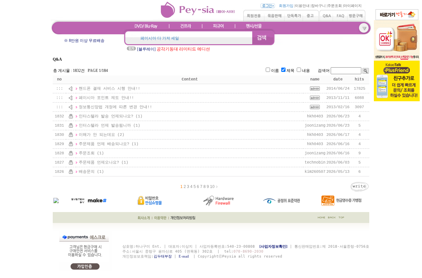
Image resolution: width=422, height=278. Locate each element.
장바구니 (318, 6)
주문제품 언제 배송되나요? (104, 144)
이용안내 (302, 6)
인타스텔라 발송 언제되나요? (106, 116)
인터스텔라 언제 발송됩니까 (105, 125)
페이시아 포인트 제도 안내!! (106, 98)
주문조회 (334, 6)
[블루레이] (173, 49)
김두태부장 (163, 256)
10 (212, 186)
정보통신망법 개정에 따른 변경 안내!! (115, 107)
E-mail (185, 256)
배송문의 (87, 172)
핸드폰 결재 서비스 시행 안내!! (109, 88)
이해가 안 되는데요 (97, 135)
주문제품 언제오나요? (99, 162)
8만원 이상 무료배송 (87, 40)
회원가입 (286, 6)
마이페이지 (353, 6)
